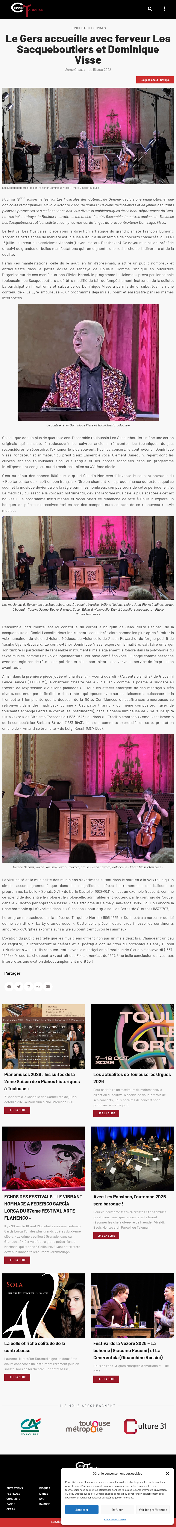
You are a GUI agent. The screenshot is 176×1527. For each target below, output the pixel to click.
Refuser (117, 1510)
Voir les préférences (153, 1510)
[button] (167, 1473)
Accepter (81, 1510)
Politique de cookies (115, 1519)
